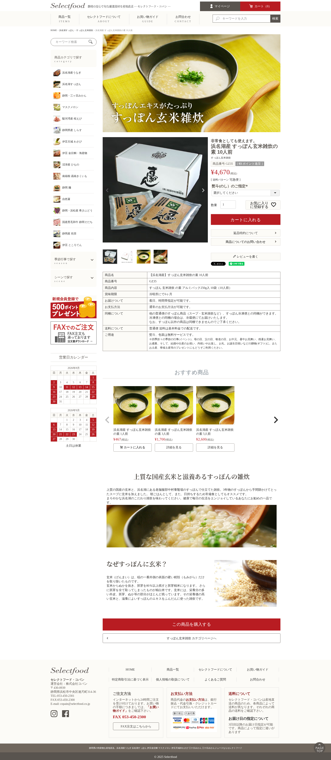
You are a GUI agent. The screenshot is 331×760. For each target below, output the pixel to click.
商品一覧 (173, 669)
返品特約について (245, 233)
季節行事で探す (65, 261)
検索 (275, 18)
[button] (107, 420)
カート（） (263, 6)
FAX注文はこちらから (136, 726)
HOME (54, 30)
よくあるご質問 (215, 679)
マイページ (222, 6)
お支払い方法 (182, 694)
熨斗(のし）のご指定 (230, 186)
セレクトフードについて (215, 669)
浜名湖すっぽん (66, 30)
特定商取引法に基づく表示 (130, 679)
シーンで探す (63, 279)
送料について (239, 694)
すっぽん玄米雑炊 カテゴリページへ (191, 638)
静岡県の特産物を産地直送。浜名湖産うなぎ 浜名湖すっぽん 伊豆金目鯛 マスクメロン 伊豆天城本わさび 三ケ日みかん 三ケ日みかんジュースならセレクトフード (165, 748)
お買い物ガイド (257, 669)
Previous (107, 190)
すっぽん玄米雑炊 (84, 30)
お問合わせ (257, 679)
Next (203, 190)
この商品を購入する (191, 624)
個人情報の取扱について (173, 679)
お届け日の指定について (249, 719)
